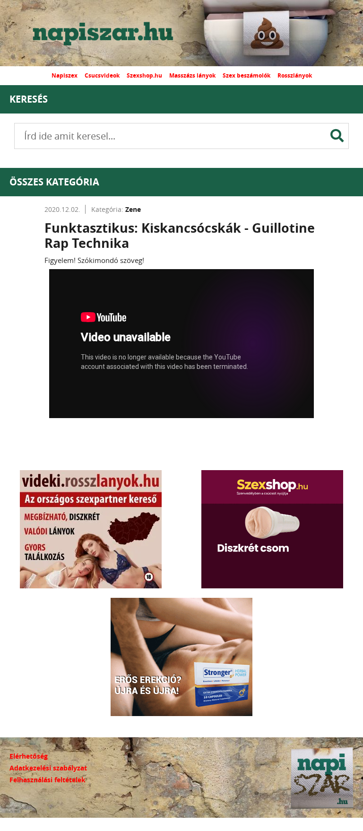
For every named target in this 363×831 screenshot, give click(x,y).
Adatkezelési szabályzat (48, 767)
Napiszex (65, 75)
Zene (133, 209)
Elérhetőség (28, 756)
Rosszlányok (294, 75)
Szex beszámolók (246, 75)
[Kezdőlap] (111, 33)
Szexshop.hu (144, 75)
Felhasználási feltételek (47, 779)
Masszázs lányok (192, 75)
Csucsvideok (102, 75)
